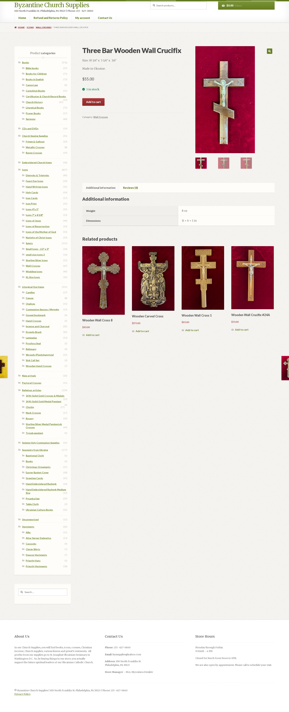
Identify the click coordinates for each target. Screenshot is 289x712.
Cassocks (31, 543)
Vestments (28, 526)
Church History (34, 102)
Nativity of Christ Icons (39, 237)
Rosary (29, 418)
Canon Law (32, 85)
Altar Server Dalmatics (38, 538)
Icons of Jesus (33, 220)
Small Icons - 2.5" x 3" (37, 248)
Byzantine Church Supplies (51, 5)
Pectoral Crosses (31, 382)
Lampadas (31, 337)
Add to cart (93, 102)
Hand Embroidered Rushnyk (41, 483)
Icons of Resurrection (38, 226)
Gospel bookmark (35, 315)
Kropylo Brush (33, 332)
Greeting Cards (34, 478)
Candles (30, 292)
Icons (30, 27)
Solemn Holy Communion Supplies (41, 442)
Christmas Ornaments (38, 467)
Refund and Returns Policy (51, 17)
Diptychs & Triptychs (37, 175)
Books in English (35, 79)
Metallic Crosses (35, 147)
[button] (269, 51)
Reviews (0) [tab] (130, 187)
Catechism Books (35, 90)
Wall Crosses (43, 27)
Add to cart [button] (93, 334)
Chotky (30, 407)
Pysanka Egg (32, 498)
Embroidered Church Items (37, 162)
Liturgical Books (35, 107)
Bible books (32, 68)
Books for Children (36, 73)
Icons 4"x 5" (32, 209)
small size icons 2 (35, 254)
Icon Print (31, 203)
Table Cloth (32, 504)
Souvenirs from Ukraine (35, 449)
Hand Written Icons (37, 186)
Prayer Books (33, 113)
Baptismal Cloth (35, 455)
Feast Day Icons (34, 181)
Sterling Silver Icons (37, 260)
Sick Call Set (32, 360)
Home (22, 17)
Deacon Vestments (36, 554)
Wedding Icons (34, 271)
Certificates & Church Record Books (46, 96)
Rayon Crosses (34, 152)
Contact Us (105, 17)
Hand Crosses (33, 320)
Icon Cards (32, 198)
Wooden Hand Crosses (39, 366)
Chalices (30, 303)
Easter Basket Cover (37, 472)
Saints (29, 243)
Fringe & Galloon (35, 141)
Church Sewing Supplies (35, 135)
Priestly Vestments (36, 566)
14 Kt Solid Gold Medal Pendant (43, 401)
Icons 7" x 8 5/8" (34, 215)
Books (25, 62)
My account (82, 17)
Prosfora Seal (33, 343)
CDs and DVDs (30, 128)
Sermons (30, 119)
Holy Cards (32, 192)
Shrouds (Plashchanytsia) (40, 354)
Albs (28, 532)
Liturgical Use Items (33, 286)
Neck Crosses (33, 412)
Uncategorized (30, 519)
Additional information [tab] (100, 187)
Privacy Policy (22, 694)
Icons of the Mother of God (41, 231)
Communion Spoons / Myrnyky (42, 309)
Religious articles (31, 390)
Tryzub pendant (34, 433)
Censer (30, 298)
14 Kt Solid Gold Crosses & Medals (45, 395)
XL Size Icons (33, 277)
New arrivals (29, 375)
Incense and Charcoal (37, 326)
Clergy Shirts (33, 549)
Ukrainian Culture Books (39, 509)
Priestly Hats (33, 560)
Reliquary (31, 349)
